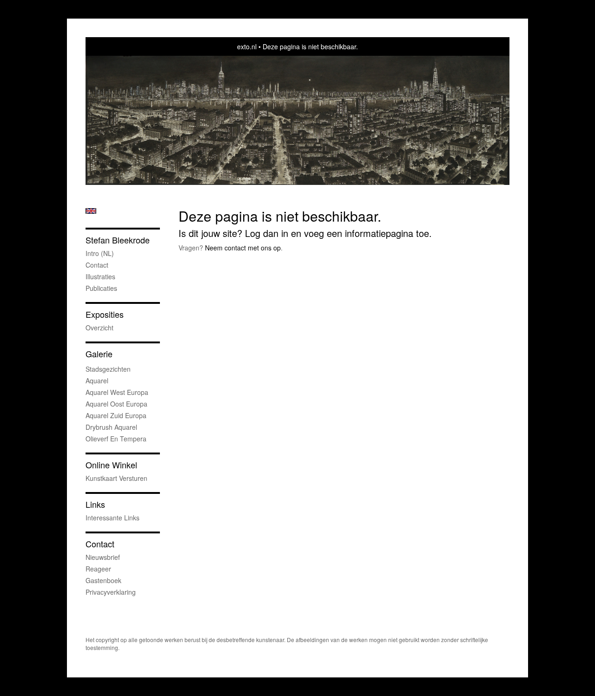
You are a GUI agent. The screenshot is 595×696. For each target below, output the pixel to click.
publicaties (101, 288)
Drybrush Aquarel (111, 427)
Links (95, 504)
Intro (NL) (100, 253)
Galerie (99, 354)
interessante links (112, 517)
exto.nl (247, 46)
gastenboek (103, 580)
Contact (97, 264)
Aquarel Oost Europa (116, 403)
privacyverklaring (111, 592)
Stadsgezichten (108, 369)
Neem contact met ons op (243, 247)
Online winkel (111, 465)
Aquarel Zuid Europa (116, 415)
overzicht (99, 327)
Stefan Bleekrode (118, 240)
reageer (98, 568)
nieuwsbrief (103, 557)
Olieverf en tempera (116, 438)
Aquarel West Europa (117, 392)
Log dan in (266, 233)
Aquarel (97, 380)
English (91, 211)
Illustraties (100, 276)
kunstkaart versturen (116, 478)
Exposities (105, 314)
